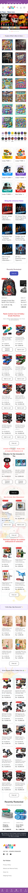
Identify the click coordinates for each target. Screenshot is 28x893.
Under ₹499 (6, 161)
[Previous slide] (7, 31)
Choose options (7, 349)
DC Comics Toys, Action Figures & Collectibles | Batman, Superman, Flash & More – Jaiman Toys (20, 218)
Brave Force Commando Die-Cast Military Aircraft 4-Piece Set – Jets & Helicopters (7, 561)
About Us (5, 872)
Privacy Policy (7, 864)
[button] (3, 7)
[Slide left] (10, 488)
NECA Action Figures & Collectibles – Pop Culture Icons (6, 258)
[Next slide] (20, 31)
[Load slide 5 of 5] (18, 31)
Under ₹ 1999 (6, 178)
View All (14, 273)
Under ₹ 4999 (19, 178)
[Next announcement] (25, 2)
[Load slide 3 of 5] (14, 31)
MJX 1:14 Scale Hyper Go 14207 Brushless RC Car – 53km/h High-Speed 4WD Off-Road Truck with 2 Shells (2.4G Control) (7, 692)
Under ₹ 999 (19, 161)
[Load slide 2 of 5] (12, 31)
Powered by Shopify (19, 884)
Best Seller (18, 194)
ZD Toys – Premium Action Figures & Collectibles (20, 258)
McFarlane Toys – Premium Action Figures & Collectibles (7, 238)
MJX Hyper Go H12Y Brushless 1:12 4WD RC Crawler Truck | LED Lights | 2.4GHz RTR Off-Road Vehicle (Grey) (7, 715)
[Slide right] (17, 488)
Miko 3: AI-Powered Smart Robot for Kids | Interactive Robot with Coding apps (7, 471)
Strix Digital (18, 886)
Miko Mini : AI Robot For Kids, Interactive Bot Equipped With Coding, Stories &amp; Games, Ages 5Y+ (20, 471)
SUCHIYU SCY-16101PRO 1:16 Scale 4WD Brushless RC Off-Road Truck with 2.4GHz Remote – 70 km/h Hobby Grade (20, 761)
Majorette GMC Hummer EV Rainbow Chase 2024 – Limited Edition (7, 514)
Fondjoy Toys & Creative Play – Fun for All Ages (20, 238)
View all (14, 443)
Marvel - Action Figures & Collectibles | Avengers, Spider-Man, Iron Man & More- (7, 218)
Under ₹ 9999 (6, 194)
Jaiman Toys (11, 884)
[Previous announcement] (3, 2)
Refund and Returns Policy (10, 868)
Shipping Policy (7, 875)
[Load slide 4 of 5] (16, 31)
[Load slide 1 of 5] (10, 31)
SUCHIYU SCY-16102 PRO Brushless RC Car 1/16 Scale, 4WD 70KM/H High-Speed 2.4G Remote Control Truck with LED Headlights (20, 692)
